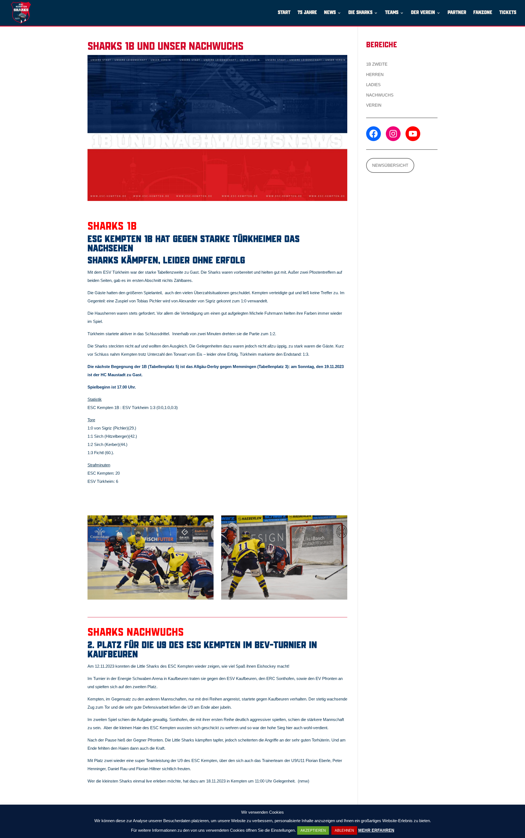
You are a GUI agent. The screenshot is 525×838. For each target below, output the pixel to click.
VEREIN (373, 105)
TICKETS (507, 13)
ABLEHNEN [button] (344, 830)
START (284, 13)
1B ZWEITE (376, 64)
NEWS (330, 13)
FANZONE (482, 13)
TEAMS (391, 13)
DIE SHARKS (360, 13)
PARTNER (457, 13)
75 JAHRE (307, 13)
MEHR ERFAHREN (376, 830)
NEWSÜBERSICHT (390, 165)
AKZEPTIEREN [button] (313, 830)
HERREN (375, 74)
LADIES (373, 84)
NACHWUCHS (379, 95)
